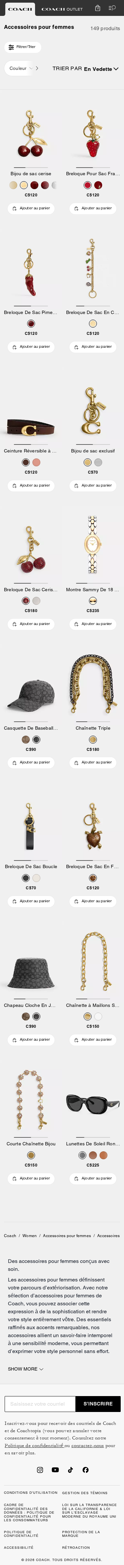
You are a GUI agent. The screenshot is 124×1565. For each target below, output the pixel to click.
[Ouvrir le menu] (111, 8)
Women (29, 1235)
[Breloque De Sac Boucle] (31, 823)
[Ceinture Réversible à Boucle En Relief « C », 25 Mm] (31, 407)
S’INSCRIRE (98, 1403)
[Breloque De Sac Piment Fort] (31, 269)
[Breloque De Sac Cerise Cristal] (31, 546)
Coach (10, 1235)
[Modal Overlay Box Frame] (62, 1493)
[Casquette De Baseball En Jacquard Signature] (31, 684)
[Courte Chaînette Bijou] (31, 1100)
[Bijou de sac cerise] (31, 130)
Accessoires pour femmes (67, 1235)
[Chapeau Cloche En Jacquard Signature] (31, 961)
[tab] (20, 9)
